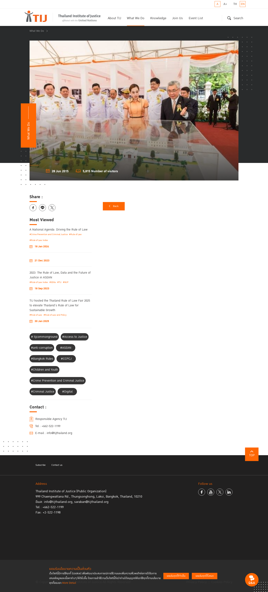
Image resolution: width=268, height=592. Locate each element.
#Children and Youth (44, 369)
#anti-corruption (42, 347)
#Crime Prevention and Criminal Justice (49, 234)
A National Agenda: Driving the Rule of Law (59, 229)
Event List (196, 18)
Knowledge (158, 18)
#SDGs (52, 282)
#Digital (67, 391)
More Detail (69, 583)
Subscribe (41, 465)
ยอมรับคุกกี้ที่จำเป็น (176, 576)
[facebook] (201, 492)
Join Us (177, 18)
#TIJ (59, 282)
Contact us (56, 465)
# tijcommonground (44, 336)
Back (116, 206)
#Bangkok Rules (42, 358)
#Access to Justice (74, 336)
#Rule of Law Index (39, 240)
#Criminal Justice (42, 391)
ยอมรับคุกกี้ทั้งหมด (205, 576)
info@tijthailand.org (59, 433)
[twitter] (219, 492)
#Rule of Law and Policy (55, 315)
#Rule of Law (75, 234)
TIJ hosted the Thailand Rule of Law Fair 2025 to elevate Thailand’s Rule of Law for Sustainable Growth (60, 305)
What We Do (135, 18)
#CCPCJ (66, 358)
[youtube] (210, 492)
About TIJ (114, 18)
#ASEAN (65, 347)
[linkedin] (229, 492)
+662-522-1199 (51, 426)
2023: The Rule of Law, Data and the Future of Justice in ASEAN (60, 275)
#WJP (65, 282)
